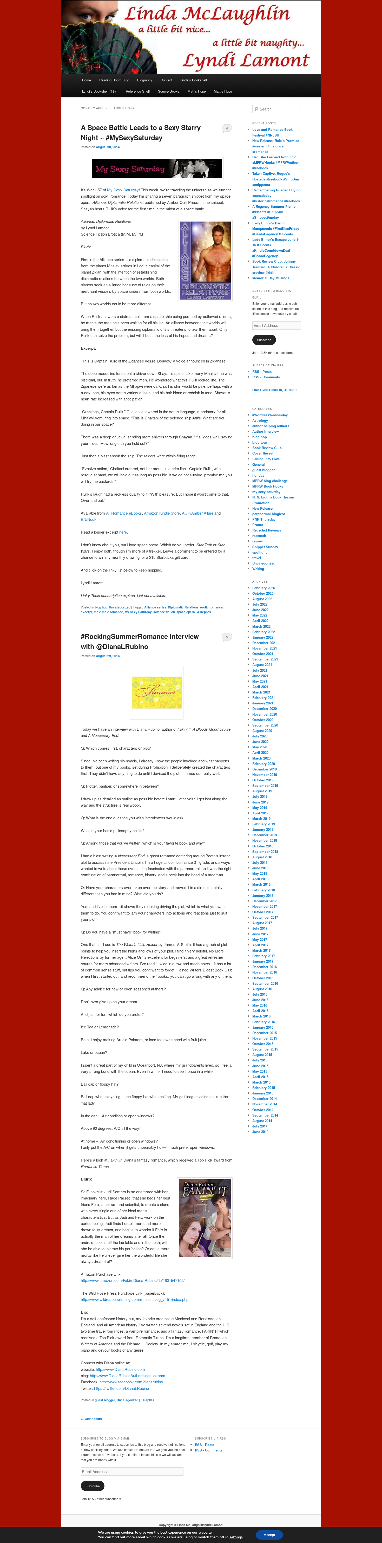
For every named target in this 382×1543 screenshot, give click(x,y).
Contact (166, 79)
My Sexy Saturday (123, 189)
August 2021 (262, 664)
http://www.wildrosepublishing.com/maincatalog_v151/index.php (134, 1299)
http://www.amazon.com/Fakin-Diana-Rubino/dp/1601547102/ (133, 1280)
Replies (204, 612)
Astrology (260, 420)
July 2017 (259, 928)
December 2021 (264, 642)
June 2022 (260, 609)
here (123, 532)
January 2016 (262, 1027)
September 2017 (265, 917)
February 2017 (263, 955)
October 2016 (262, 977)
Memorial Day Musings (270, 277)
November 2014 (264, 1103)
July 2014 (259, 1126)
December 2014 (264, 1098)
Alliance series (155, 607)
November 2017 (264, 906)
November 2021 (264, 648)
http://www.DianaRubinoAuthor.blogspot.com (127, 1375)
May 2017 (259, 939)
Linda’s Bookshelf (193, 79)
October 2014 (262, 1109)
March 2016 (261, 1016)
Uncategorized (119, 607)
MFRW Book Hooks (267, 486)
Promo (257, 524)
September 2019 (265, 785)
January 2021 (262, 703)
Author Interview (265, 431)
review (257, 541)
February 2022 (263, 631)
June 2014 (260, 1131)
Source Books (168, 91)
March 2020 (261, 758)
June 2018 (260, 867)
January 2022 (262, 637)
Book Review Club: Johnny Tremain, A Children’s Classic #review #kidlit (276, 267)
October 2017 (262, 911)
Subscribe (264, 340)
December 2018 (264, 834)
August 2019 (262, 790)
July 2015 (259, 1060)
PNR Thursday (263, 519)
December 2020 (264, 708)
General (258, 464)
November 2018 (264, 840)
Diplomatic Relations (183, 607)
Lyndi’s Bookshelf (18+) (99, 91)
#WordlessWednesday (270, 414)
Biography (144, 79)
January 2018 (262, 895)
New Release (262, 508)
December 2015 (264, 1032)
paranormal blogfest (268, 513)
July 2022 (259, 604)
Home (86, 79)
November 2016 (264, 972)
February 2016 (263, 1021)
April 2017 (260, 944)
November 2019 (264, 774)
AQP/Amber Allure (197, 513)
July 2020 (259, 736)
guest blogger (105, 1400)
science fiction (164, 612)
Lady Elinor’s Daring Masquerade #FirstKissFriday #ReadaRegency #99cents (275, 228)
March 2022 (261, 626)
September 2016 (265, 983)
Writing (258, 568)
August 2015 (262, 1054)
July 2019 (259, 796)
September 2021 (265, 659)
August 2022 (262, 598)
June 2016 (260, 999)
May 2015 (259, 1071)
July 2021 (259, 670)
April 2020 (260, 752)
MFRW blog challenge (270, 480)
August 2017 (262, 922)
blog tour (259, 442)
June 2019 (260, 802)
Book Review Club (267, 447)
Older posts (91, 1418)
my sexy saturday (266, 491)
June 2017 (260, 933)
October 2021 (262, 653)
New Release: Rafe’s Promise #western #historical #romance (275, 146)
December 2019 (264, 769)
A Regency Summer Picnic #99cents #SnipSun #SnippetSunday (273, 212)
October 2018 (262, 846)
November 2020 (264, 714)
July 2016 (259, 994)
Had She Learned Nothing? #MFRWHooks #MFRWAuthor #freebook (275, 162)
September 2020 (265, 725)
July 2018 (259, 862)
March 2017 (261, 950)
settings (236, 1537)
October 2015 (262, 1043)
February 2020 (263, 763)
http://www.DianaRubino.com (120, 1369)
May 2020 (259, 746)
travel (256, 557)
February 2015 (263, 1087)
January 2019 (262, 829)
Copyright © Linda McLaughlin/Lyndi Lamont (191, 1524)
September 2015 (265, 1049)
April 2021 (260, 686)
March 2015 (261, 1082)
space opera (185, 612)
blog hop (101, 607)
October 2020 (262, 719)
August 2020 (262, 730)
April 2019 (260, 813)
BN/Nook (88, 519)
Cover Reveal (262, 453)
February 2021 (263, 697)
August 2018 (262, 856)
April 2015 (260, 1076)
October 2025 (262, 593)
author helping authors (270, 425)
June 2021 (260, 675)
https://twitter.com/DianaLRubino (121, 1388)
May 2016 (259, 1005)
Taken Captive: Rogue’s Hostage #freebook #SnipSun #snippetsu (275, 179)
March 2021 (261, 692)
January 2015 (262, 1093)
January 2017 (262, 961)
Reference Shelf (138, 91)
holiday (258, 475)
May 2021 (259, 681)
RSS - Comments (266, 376)
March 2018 (261, 884)
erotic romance (211, 607)
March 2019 (261, 818)
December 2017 (264, 900)
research (259, 535)
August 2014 (262, 1120)
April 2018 (260, 878)
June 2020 (260, 741)
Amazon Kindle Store (162, 513)
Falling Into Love (266, 458)
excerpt (86, 612)
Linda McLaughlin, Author (274, 390)
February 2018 (263, 889)
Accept (269, 1534)
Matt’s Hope (197, 91)
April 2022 (260, 620)
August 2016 (262, 988)
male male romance (108, 612)
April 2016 (260, 1010)
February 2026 (263, 587)
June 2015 (260, 1065)
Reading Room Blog (114, 79)
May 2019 (259, 807)
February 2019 (263, 823)
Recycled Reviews (266, 530)
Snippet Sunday (265, 546)
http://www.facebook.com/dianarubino (131, 1381)
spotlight (259, 552)
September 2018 (265, 851)
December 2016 (264, 966)
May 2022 (259, 615)
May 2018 (259, 873)
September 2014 (265, 1115)
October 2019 (262, 779)
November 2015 (264, 1038)
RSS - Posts (262, 371)
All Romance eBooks (124, 513)
